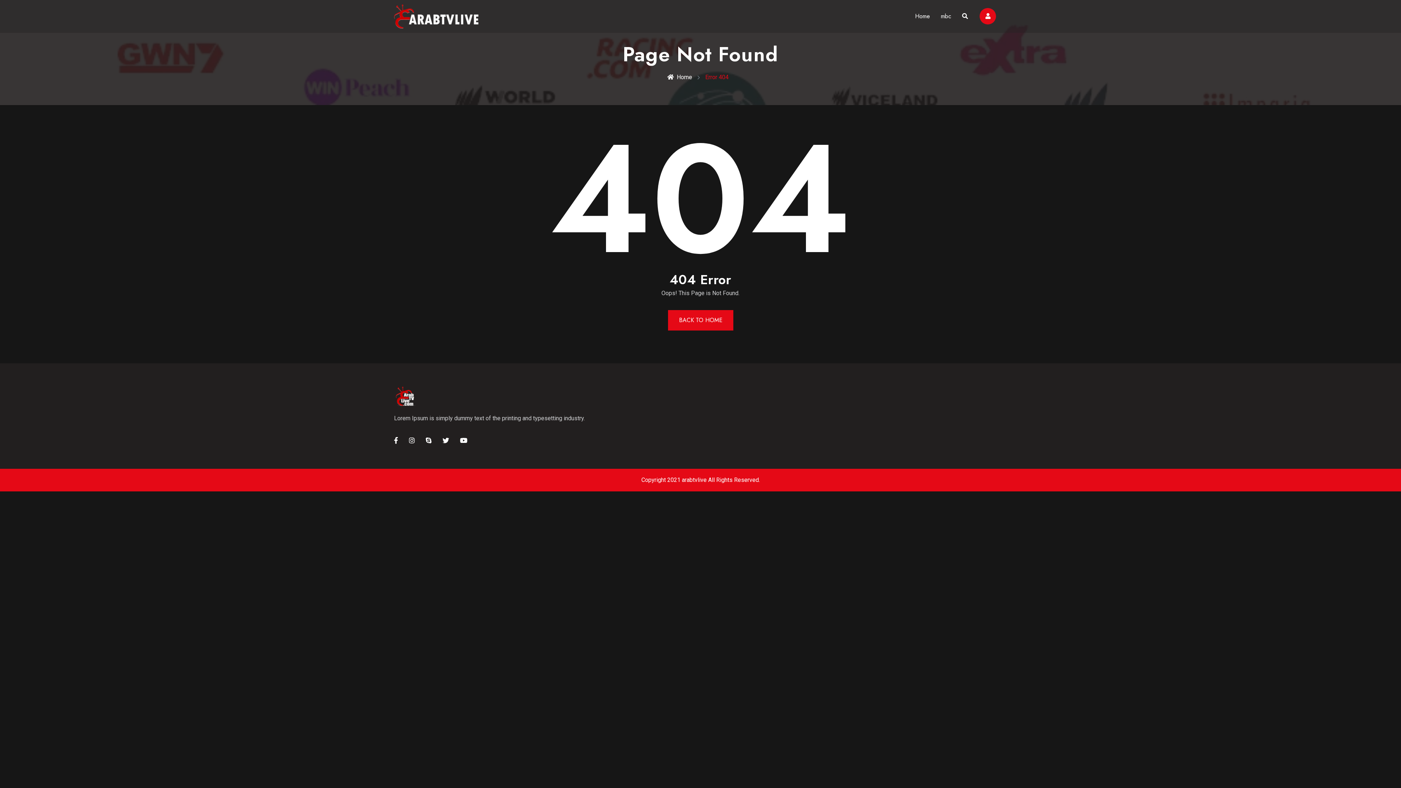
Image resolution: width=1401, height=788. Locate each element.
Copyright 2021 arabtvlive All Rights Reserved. (700, 479)
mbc (946, 16)
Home (922, 16)
